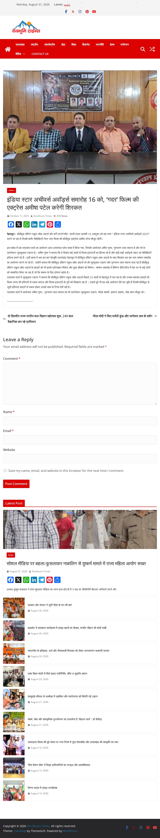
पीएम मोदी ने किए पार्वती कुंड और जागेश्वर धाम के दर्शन (122, 316)
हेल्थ (112, 44)
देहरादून (10, 555)
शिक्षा (73, 44)
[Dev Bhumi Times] (7, 49)
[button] (23, 54)
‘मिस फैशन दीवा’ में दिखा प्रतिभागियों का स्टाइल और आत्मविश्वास (59, 765)
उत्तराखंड (20, 44)
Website (9, 450)
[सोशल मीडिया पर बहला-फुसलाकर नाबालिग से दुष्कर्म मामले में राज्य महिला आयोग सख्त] (80, 529)
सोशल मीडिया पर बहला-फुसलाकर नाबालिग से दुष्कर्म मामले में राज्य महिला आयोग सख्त (76, 563)
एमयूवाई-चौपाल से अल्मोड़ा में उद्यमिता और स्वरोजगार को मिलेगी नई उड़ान (63, 696)
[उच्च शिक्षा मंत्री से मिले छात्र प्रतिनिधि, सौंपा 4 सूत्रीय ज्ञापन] (14, 676)
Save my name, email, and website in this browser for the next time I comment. (66, 471)
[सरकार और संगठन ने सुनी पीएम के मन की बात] (14, 608)
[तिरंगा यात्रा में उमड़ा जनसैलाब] (14, 790)
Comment (11, 358)
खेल (63, 44)
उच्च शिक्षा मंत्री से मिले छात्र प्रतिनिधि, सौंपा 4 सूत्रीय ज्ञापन (57, 673)
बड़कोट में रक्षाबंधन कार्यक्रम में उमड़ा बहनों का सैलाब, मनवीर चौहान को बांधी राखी (67, 628)
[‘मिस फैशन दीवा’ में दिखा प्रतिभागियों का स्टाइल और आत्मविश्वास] (14, 768)
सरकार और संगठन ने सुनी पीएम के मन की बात (50, 605)
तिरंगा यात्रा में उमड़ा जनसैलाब (42, 788)
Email (8, 431)
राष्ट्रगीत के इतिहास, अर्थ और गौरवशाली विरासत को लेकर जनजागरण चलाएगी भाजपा (68, 650)
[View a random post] (152, 49)
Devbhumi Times (43, 216)
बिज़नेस (86, 44)
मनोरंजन (125, 44)
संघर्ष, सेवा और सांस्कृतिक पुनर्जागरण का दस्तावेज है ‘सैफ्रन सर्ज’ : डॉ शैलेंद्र (65, 719)
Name (9, 412)
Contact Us (40, 54)
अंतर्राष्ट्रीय (49, 44)
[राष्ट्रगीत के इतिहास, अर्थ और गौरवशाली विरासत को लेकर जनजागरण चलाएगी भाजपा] (14, 653)
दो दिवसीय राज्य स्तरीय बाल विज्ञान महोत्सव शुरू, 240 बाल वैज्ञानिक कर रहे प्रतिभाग (40, 319)
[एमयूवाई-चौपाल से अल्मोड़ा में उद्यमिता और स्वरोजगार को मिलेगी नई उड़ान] (14, 699)
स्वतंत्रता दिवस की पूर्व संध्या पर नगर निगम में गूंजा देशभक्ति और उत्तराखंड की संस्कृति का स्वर (73, 742)
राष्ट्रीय (34, 44)
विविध (18, 54)
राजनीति (100, 44)
